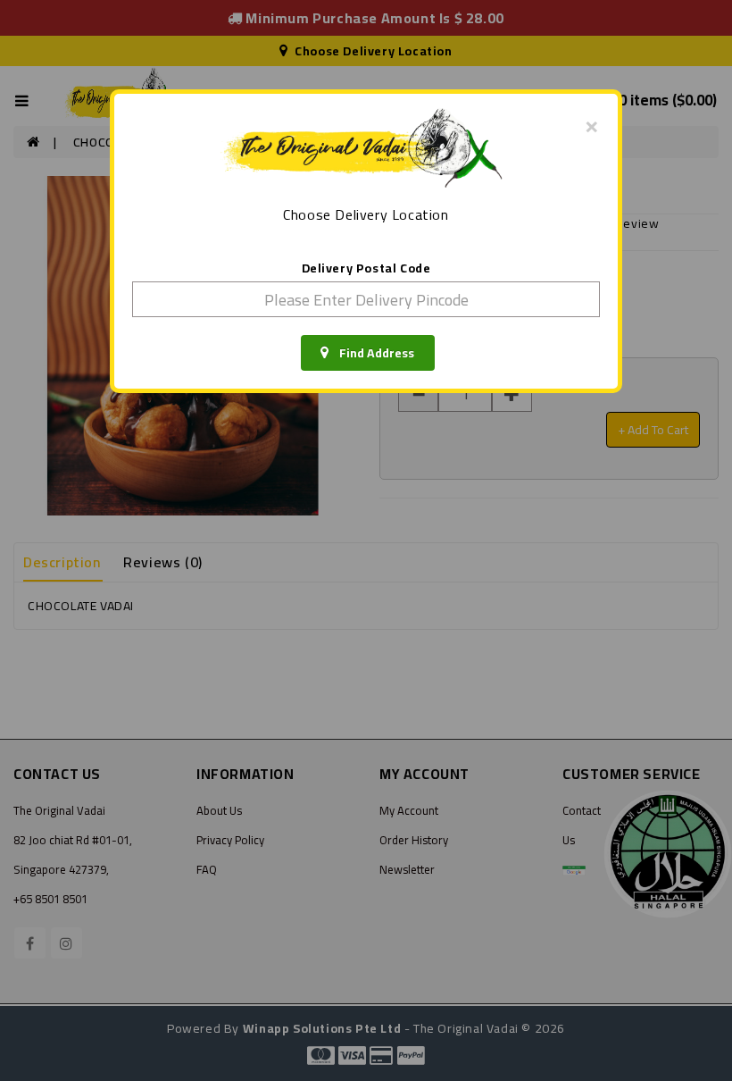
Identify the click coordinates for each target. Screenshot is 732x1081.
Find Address (371, 353)
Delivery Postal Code (366, 268)
